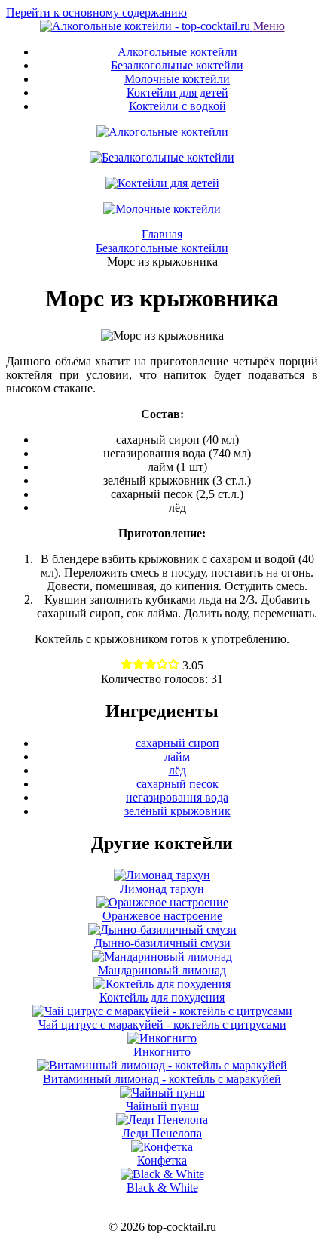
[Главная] (146, 26)
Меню (269, 26)
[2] (151, 665)
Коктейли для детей (177, 92)
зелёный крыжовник (177, 811)
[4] (173, 665)
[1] (139, 665)
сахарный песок (177, 783)
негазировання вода (177, 797)
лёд (177, 770)
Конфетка (162, 1160)
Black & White (162, 1187)
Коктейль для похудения (162, 997)
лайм (177, 756)
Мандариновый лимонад (162, 970)
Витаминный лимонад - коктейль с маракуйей (162, 1078)
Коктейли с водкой (177, 106)
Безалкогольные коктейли (177, 65)
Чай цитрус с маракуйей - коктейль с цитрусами (162, 1024)
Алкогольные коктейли (177, 51)
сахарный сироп (177, 743)
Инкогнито (162, 1051)
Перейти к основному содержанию (96, 12)
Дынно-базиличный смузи (162, 943)
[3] (162, 665)
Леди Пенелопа (162, 1133)
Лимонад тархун (162, 888)
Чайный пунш (162, 1106)
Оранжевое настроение (162, 915)
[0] (127, 665)
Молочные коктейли (177, 78)
